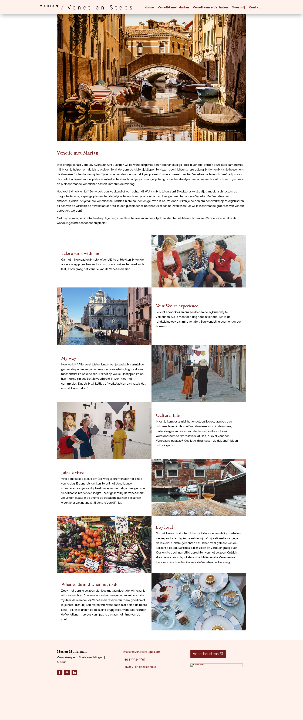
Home (149, 7)
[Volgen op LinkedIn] (74, 672)
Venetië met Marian (173, 7)
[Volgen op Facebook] (59, 672)
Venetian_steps (206, 654)
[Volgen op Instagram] (67, 672)
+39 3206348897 (134, 659)
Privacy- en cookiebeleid (139, 667)
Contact (255, 7)
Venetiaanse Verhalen (210, 7)
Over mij (238, 7)
